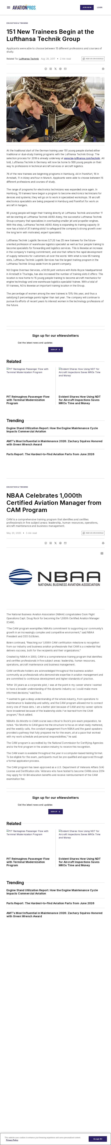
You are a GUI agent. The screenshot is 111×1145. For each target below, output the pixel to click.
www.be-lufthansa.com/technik (82, 158)
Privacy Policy (12, 1140)
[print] (103, 68)
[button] (8, 7)
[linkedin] (50, 68)
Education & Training (17, 23)
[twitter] (55, 68)
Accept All (97, 1139)
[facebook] (45, 68)
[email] (65, 68)
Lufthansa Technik (29, 58)
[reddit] (60, 68)
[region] (55, 1139)
